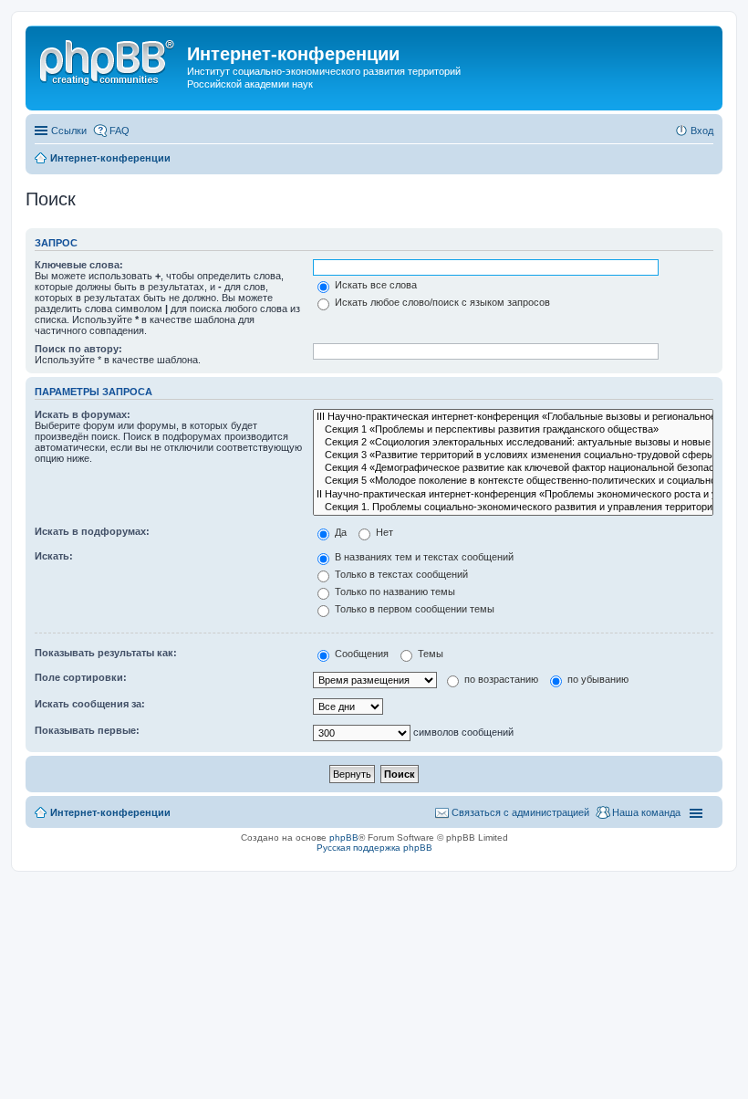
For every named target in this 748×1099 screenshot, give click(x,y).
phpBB (343, 837)
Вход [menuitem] (702, 130)
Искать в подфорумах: (92, 531)
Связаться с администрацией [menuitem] (520, 812)
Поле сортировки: (81, 677)
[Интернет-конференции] (108, 59)
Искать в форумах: (82, 414)
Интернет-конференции (110, 812)
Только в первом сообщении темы (413, 608)
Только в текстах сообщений (400, 574)
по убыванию (597, 679)
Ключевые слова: (79, 264)
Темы (429, 653)
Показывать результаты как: (106, 652)
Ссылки (69, 130)
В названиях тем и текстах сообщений (423, 556)
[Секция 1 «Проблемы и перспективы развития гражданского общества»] (513, 430)
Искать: (54, 555)
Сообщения (360, 653)
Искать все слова (374, 284)
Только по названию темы (393, 591)
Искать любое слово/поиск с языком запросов (441, 302)
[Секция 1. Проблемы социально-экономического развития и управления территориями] (513, 507)
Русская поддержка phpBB (374, 848)
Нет (383, 532)
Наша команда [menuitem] (646, 812)
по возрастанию (500, 679)
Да (339, 532)
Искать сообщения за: (90, 703)
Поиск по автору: (78, 348)
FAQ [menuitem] (119, 130)
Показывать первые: (87, 730)
